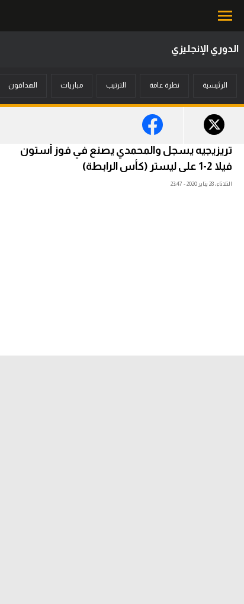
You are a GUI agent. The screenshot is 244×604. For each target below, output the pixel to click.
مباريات (71, 85)
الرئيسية (215, 85)
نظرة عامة (164, 85)
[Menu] (226, 15)
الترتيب (116, 85)
